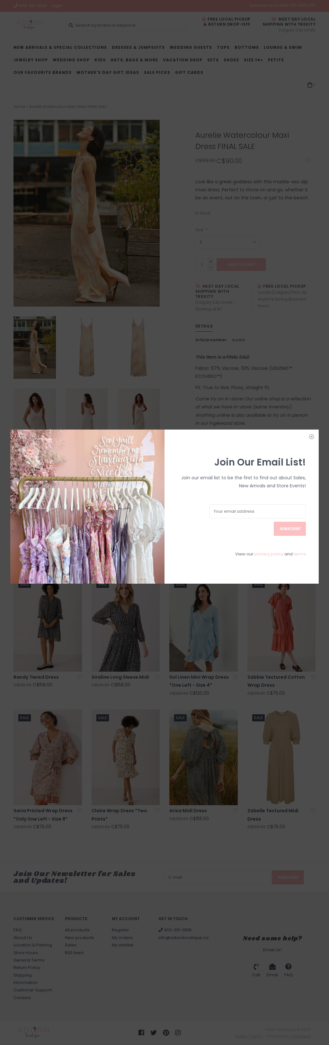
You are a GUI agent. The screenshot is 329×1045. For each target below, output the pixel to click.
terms (300, 554)
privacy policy (268, 554)
